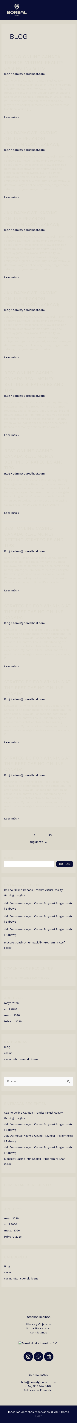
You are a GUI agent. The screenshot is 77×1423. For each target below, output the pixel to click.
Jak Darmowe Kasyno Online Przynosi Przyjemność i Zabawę (32, 138)
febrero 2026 (13, 1021)
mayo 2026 (11, 1003)
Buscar (8, 858)
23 (50, 835)
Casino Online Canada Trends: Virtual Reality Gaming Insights (33, 62)
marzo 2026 (12, 1015)
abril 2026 (10, 1009)
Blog (7, 74)
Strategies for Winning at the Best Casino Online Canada (37, 611)
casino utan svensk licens (21, 1059)
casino (8, 1053)
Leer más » (11, 117)
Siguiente (38, 842)
